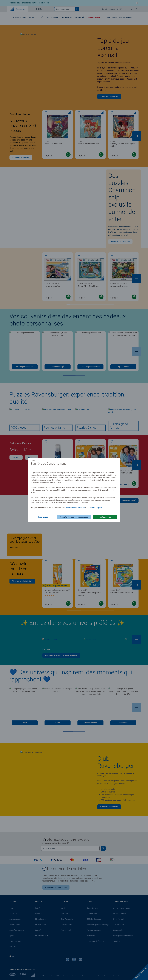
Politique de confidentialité (75, 508)
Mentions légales (96, 508)
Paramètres (43, 517)
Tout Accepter (105, 517)
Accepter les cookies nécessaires (74, 517)
